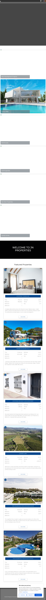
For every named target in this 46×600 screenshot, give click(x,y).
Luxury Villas (4, 111)
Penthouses (4, 142)
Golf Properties (5, 170)
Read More (23, 316)
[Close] (42, 584)
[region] (30, 590)
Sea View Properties (7, 202)
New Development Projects (9, 76)
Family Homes (5, 235)
